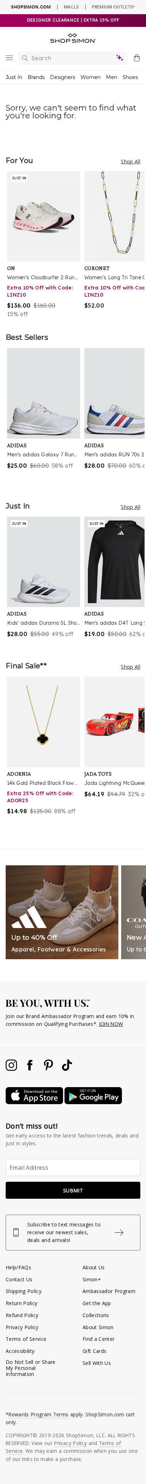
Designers (62, 77)
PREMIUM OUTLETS (113, 7)
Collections (96, 1315)
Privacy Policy (22, 1327)
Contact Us (19, 1279)
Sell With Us (97, 1363)
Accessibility (20, 1351)
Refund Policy (22, 1315)
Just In (14, 77)
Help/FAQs (18, 1267)
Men (111, 77)
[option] (45, 244)
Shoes (130, 77)
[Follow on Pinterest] (49, 1069)
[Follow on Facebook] (30, 1069)
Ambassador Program (109, 1291)
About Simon (98, 1327)
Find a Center (98, 1339)
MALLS (71, 7)
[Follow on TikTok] (67, 1069)
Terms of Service (26, 1339)
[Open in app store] (35, 1102)
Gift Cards (94, 1351)
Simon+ (92, 1279)
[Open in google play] (93, 1102)
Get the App (97, 1303)
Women (90, 77)
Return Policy (21, 1303)
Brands (36, 77)
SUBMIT (73, 1190)
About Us (94, 1267)
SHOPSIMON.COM (31, 7)
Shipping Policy (23, 1291)
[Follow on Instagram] (12, 1069)
